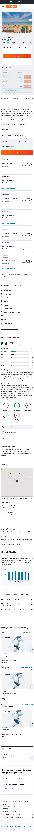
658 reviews (21, 40)
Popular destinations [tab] (24, 778)
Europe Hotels (18, 826)
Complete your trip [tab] (9, 778)
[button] (32, 2)
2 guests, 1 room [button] (8, 52)
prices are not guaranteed (9, 806)
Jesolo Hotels (18, 828)
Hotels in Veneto (9, 828)
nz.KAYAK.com (4, 826)
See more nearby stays (26, 632)
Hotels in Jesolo (9, 788)
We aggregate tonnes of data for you (14, 814)
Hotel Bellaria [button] (5, 729)
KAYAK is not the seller (9, 811)
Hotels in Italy (27, 826)
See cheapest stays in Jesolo (27, 668)
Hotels (11, 826)
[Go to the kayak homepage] (11, 6)
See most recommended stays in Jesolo (26, 705)
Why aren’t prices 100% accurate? (13, 817)
